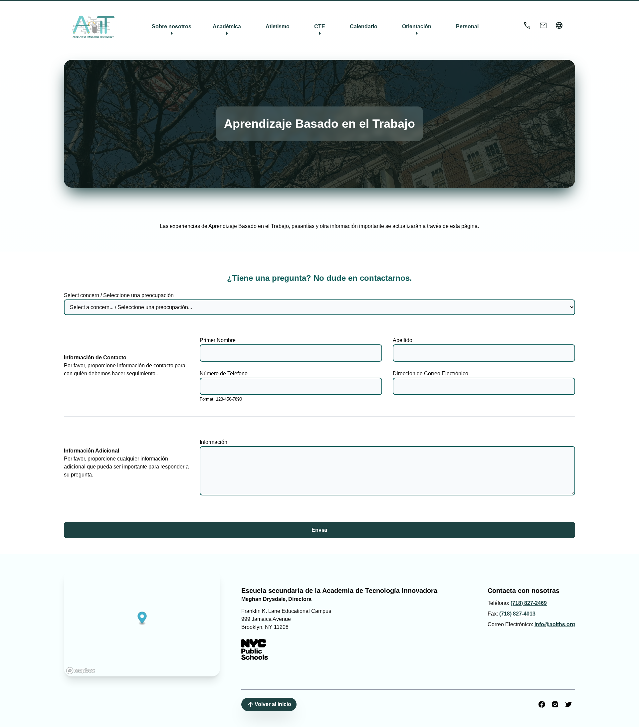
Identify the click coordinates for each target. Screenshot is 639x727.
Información (213, 442)
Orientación (416, 30)
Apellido (402, 340)
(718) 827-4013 (517, 614)
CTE (319, 30)
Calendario (363, 26)
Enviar (320, 530)
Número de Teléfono (224, 373)
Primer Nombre (218, 340)
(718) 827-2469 (529, 603)
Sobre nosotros (171, 30)
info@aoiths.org (554, 624)
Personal (467, 26)
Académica (227, 30)
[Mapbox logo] (80, 670)
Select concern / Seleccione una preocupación (119, 295)
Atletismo (278, 26)
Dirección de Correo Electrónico (430, 373)
